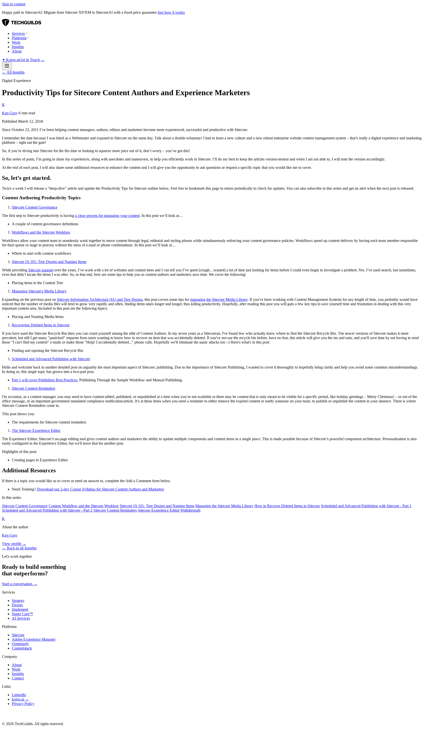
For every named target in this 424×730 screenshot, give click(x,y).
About (17, 51)
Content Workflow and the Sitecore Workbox (84, 506)
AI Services (21, 618)
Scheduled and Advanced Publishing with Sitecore (51, 359)
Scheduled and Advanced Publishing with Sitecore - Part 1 (366, 506)
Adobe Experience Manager (33, 639)
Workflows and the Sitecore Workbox (41, 232)
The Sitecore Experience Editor (36, 430)
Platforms (19, 38)
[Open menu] (7, 66)
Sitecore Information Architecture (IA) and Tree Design (100, 299)
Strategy (18, 600)
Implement (20, 609)
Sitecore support (40, 270)
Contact (18, 678)
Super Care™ (22, 614)
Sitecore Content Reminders (33, 388)
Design (17, 605)
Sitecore (18, 635)
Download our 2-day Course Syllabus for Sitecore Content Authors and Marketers (100, 489)
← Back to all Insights (19, 548)
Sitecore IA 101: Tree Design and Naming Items (49, 262)
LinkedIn (19, 695)
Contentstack (22, 648)
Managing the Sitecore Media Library (224, 506)
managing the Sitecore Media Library (219, 299)
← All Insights (13, 72)
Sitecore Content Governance (34, 207)
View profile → (14, 544)
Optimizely (20, 644)
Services (18, 33)
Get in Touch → (32, 60)
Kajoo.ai (10, 60)
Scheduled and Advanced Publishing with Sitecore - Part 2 (47, 510)
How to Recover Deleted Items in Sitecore (287, 506)
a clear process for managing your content (107, 215)
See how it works (171, 12)
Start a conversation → (19, 584)
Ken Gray (9, 113)
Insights (18, 47)
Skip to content (13, 4)
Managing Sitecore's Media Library (39, 291)
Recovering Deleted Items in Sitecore (40, 325)
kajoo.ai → (20, 699)
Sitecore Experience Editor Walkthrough (169, 510)
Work (16, 42)
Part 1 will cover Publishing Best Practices (44, 380)
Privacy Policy (23, 704)
